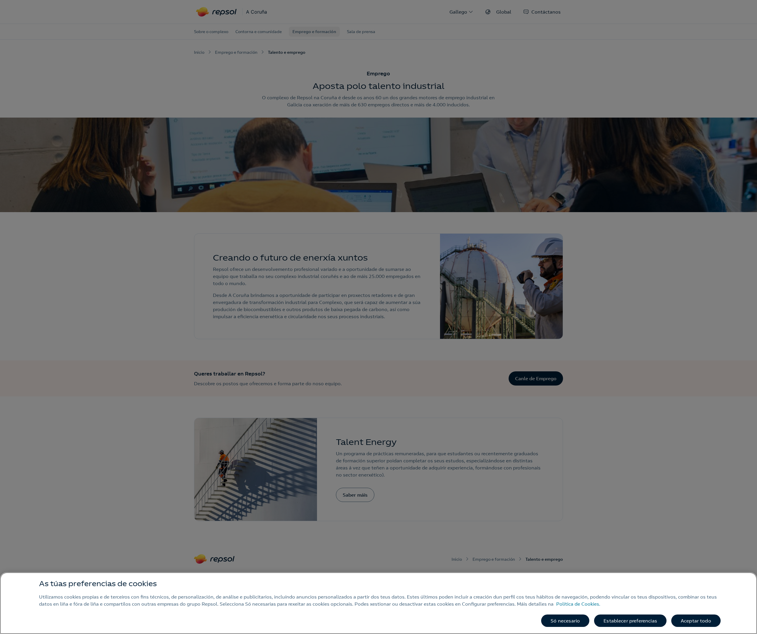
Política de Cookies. (578, 604)
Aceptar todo (696, 621)
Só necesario (565, 621)
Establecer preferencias (630, 621)
